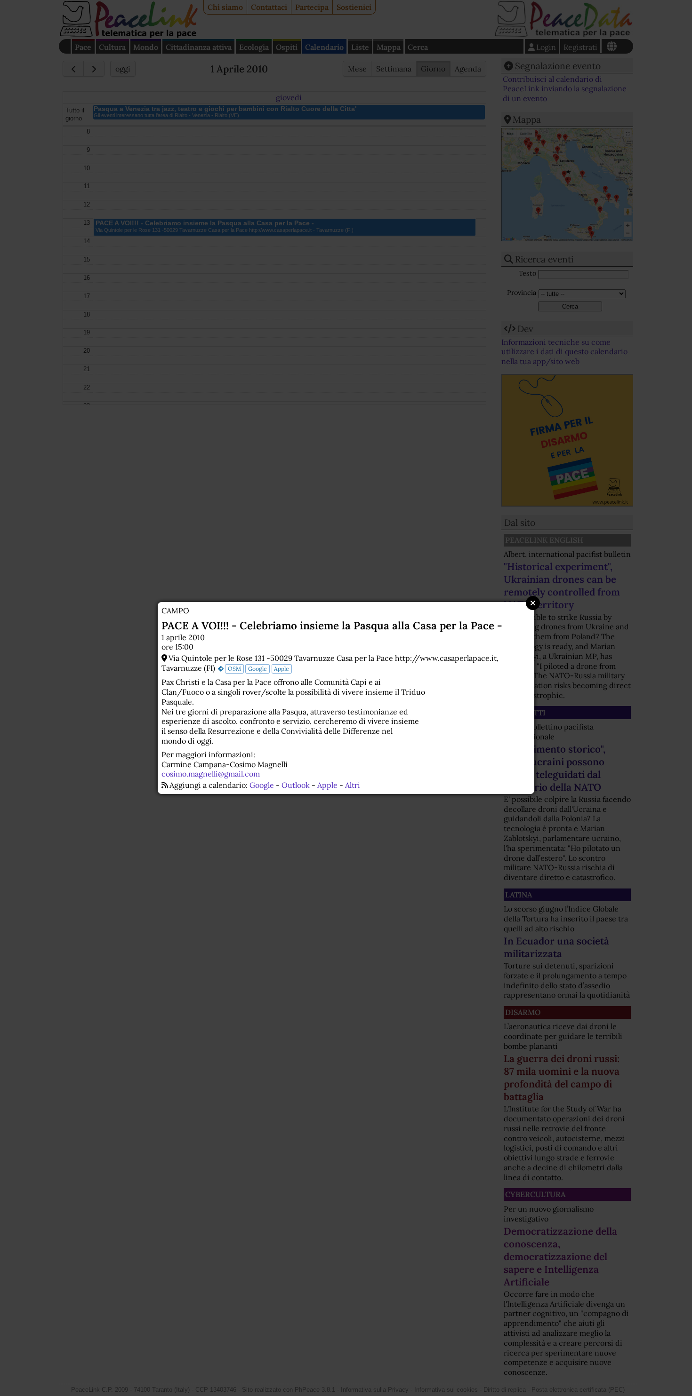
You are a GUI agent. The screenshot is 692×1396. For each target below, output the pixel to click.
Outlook (296, 785)
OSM (234, 668)
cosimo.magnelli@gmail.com (210, 773)
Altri (352, 785)
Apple (281, 668)
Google (257, 668)
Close (533, 603)
